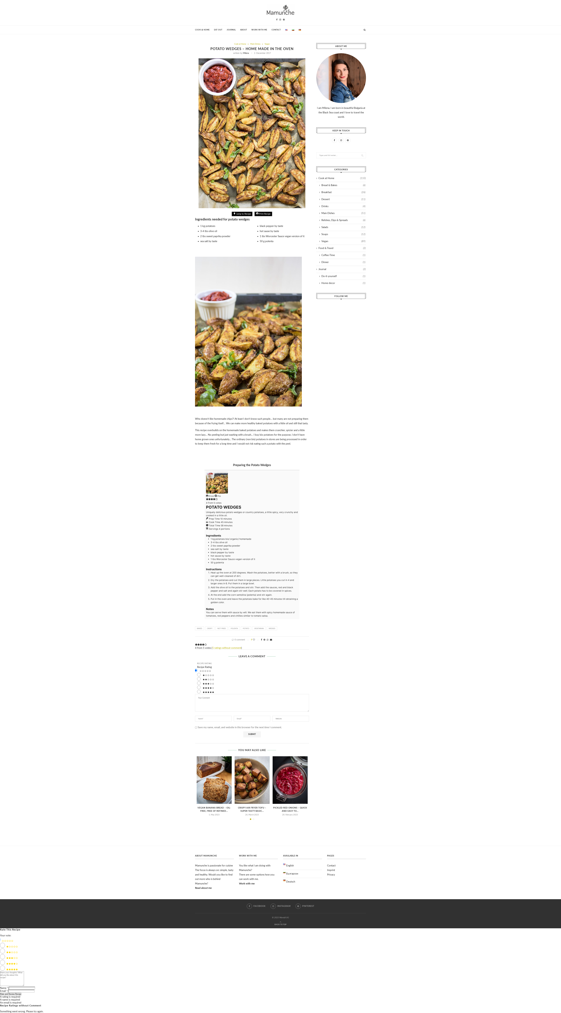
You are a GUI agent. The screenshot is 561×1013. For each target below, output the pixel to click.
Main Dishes (255, 44)
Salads (343, 227)
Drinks (343, 206)
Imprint (331, 870)
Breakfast (343, 192)
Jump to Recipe (243, 214)
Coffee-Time (343, 255)
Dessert (343, 199)
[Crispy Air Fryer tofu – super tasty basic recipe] (252, 780)
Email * (3, 991)
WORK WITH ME (259, 30)
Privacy (331, 874)
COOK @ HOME (202, 30)
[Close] (0, 933)
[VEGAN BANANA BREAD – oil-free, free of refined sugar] (214, 780)
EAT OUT (218, 30)
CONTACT (276, 30)
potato (246, 628)
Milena (246, 53)
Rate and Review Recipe (10, 994)
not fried (221, 628)
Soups (343, 234)
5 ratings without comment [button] (226, 648)
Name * (4, 988)
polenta (234, 628)
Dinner (343, 262)
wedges (272, 628)
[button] (207, 499)
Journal (342, 269)
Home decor (343, 283)
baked (199, 628)
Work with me (247, 883)
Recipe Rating (204, 663)
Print (211, 496)
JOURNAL (231, 30)
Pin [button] (219, 496)
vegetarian (259, 628)
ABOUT (243, 30)
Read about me (203, 888)
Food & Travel (342, 248)
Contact (331, 865)
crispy (209, 628)
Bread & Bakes (343, 185)
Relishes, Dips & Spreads (343, 220)
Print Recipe (264, 214)
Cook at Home (240, 44)
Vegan (267, 44)
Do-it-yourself (343, 276)
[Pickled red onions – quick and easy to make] (290, 780)
